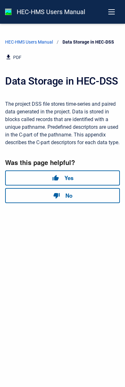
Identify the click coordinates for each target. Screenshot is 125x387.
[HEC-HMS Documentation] (8, 12)
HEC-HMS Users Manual (51, 12)
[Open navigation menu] (111, 11)
